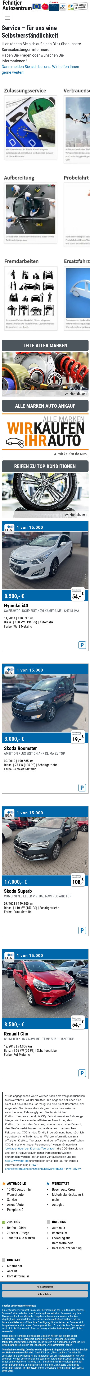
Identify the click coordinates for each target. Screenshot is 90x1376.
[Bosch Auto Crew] (54, 5)
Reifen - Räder (16, 1228)
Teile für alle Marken (21, 1238)
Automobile (16, 1184)
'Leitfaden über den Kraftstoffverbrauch (30, 1148)
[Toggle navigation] (7, 18)
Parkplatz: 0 (15, 1210)
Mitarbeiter (14, 1266)
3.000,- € (14, 739)
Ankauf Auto (15, 1205)
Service (12, 1200)
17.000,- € (15, 882)
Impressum (31, 1367)
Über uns (59, 1222)
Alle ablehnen (45, 1294)
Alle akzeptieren (45, 1286)
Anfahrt (12, 1271)
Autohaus (58, 1228)
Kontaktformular (18, 1276)
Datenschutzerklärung (67, 1248)
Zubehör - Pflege (18, 1233)
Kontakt (14, 1260)
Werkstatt (60, 1184)
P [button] (82, 645)
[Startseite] (17, 5)
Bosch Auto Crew (63, 1189)
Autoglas (58, 1205)
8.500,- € (14, 596)
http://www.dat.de (16, 1160)
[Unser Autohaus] (40, 5)
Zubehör (13, 1222)
